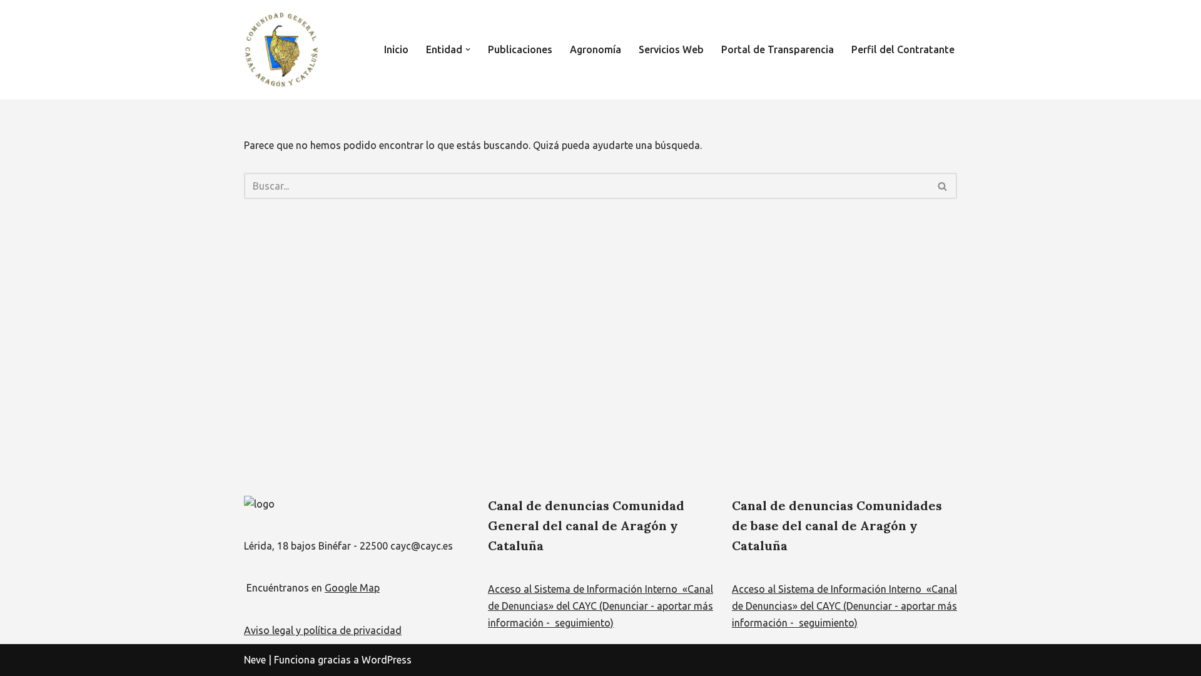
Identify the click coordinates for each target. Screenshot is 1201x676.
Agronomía (595, 49)
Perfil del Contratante (903, 49)
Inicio (396, 49)
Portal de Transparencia (777, 49)
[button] (467, 49)
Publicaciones (520, 49)
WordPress (387, 659)
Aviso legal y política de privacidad (323, 630)
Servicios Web (671, 49)
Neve (255, 659)
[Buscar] (943, 186)
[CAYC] (281, 49)
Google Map (352, 587)
